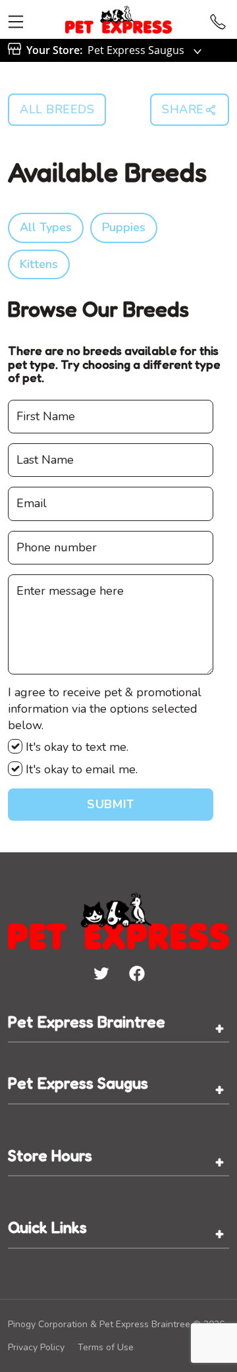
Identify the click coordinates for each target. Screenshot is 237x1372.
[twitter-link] (100, 972)
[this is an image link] (118, 919)
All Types (46, 227)
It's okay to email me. (80, 769)
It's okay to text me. (75, 747)
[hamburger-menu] (16, 19)
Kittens (39, 264)
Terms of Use (106, 1347)
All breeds (57, 109)
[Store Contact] (218, 19)
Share (183, 109)
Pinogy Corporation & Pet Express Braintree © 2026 (116, 1324)
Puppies (123, 227)
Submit (110, 804)
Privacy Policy (36, 1347)
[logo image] (118, 19)
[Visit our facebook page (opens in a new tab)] (136, 972)
